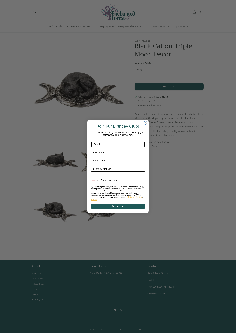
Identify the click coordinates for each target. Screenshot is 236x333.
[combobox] (95, 180)
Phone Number (99, 175)
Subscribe (118, 206)
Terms (94, 199)
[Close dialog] (145, 122)
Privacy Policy (135, 197)
